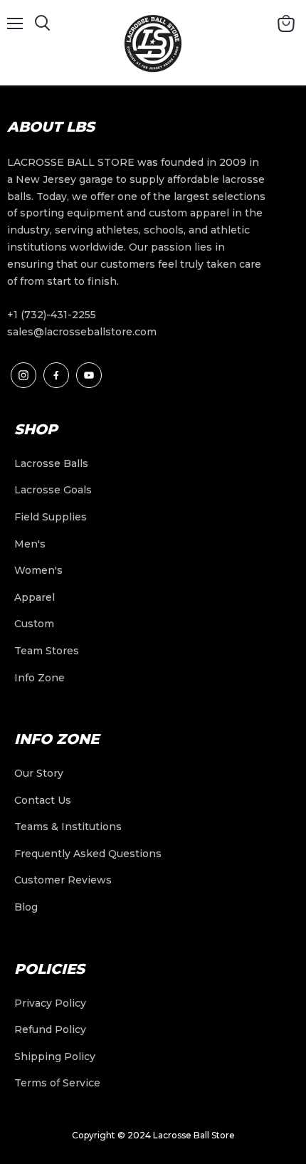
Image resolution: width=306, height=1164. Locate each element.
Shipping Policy (54, 1056)
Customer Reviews (63, 880)
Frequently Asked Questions (88, 853)
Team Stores (46, 650)
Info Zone (39, 677)
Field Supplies (50, 516)
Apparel (34, 597)
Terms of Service (57, 1082)
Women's (38, 570)
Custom (34, 623)
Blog (26, 907)
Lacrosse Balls (51, 463)
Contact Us (42, 800)
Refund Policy (50, 1029)
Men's (30, 544)
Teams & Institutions (68, 826)
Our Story (38, 773)
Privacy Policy (50, 1003)
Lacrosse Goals (53, 489)
